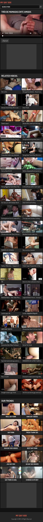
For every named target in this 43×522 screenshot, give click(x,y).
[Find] (40, 6)
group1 (6, 41)
